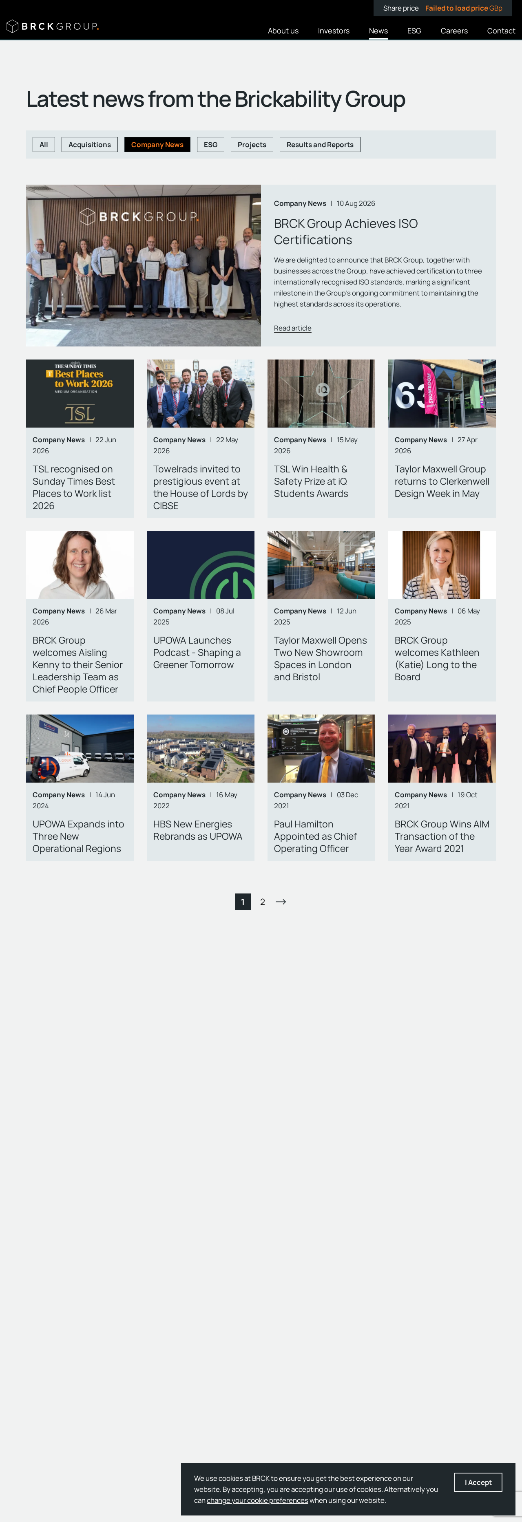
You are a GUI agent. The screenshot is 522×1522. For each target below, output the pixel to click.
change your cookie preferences (257, 1500)
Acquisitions (90, 144)
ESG (210, 144)
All (44, 144)
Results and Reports (320, 144)
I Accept (478, 1482)
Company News (157, 144)
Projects (252, 144)
